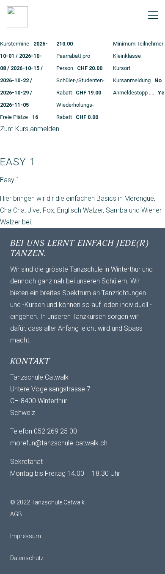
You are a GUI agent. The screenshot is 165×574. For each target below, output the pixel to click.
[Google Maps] (69, 488)
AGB (16, 514)
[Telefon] (52, 488)
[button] (153, 15)
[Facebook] (35, 488)
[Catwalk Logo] (17, 16)
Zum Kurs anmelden (29, 129)
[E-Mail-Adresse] (18, 488)
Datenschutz (27, 558)
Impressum (25, 536)
